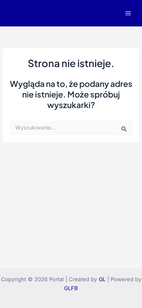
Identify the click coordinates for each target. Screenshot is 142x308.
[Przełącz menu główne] (128, 13)
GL (102, 279)
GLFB (71, 288)
